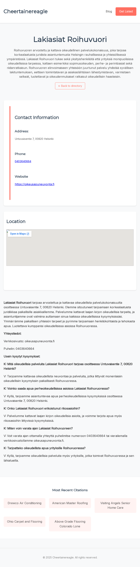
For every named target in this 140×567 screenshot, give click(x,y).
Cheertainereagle (26, 11)
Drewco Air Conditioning (24, 503)
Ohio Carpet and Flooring (24, 521)
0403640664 (23, 161)
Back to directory (70, 85)
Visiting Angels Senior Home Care (115, 505)
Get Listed (126, 11)
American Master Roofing (70, 503)
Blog (109, 11)
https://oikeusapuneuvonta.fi (34, 184)
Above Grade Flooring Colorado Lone (70, 524)
